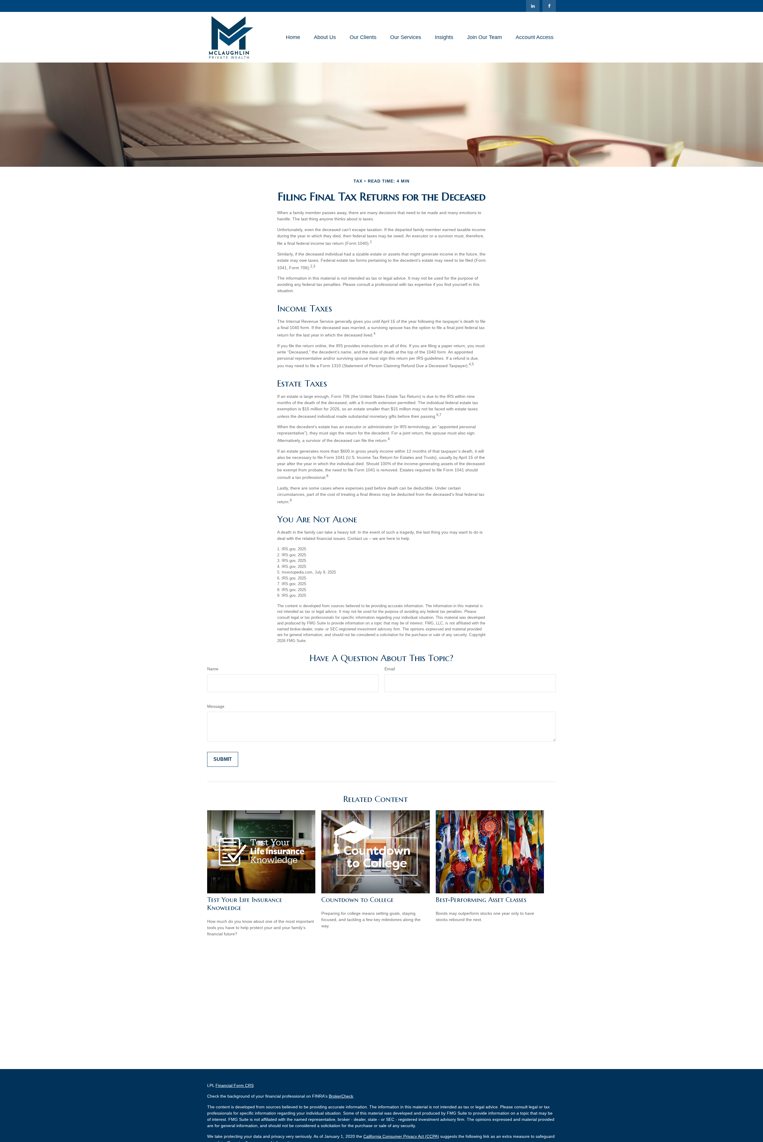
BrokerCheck (341, 1096)
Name (212, 668)
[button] (293, 37)
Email (389, 668)
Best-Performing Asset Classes (481, 900)
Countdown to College (357, 900)
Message (215, 706)
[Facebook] (549, 6)
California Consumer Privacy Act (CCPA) (401, 1136)
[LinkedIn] (532, 6)
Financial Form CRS (234, 1085)
